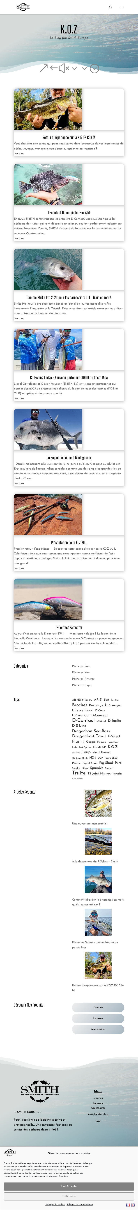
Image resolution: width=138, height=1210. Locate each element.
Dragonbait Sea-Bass (91, 731)
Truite (79, 773)
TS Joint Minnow (99, 773)
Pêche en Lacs (81, 666)
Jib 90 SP (99, 747)
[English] (133, 1204)
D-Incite (114, 721)
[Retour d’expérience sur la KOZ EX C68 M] (98, 966)
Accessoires (98, 1029)
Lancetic (76, 753)
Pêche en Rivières (83, 678)
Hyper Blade (113, 742)
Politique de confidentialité (80, 1205)
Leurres (98, 1018)
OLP (100, 758)
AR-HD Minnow (82, 700)
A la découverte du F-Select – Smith (95, 861)
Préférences (69, 1196)
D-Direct (101, 721)
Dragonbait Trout (89, 736)
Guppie (90, 741)
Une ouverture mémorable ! (89, 823)
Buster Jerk (98, 705)
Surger (108, 768)
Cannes (98, 1007)
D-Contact (83, 720)
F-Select (114, 736)
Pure (118, 763)
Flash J (78, 742)
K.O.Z (113, 747)
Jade (74, 747)
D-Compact (80, 715)
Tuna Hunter (77, 779)
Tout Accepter (69, 1186)
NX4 (92, 757)
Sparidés (96, 768)
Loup (86, 752)
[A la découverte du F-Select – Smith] (98, 842)
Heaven (101, 742)
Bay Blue (115, 700)
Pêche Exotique (82, 685)
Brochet (79, 705)
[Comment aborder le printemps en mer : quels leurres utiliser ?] (98, 880)
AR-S (98, 700)
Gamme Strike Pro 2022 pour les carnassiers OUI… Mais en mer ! (69, 297)
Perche (76, 763)
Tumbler (117, 774)
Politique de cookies (55, 1205)
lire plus (19, 153)
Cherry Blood (82, 710)
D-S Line (79, 726)
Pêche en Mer (81, 672)
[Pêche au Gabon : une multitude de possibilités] (98, 923)
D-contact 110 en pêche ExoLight (69, 212)
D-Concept (99, 715)
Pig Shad (106, 763)
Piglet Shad (89, 763)
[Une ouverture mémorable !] (98, 804)
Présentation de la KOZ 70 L (69, 542)
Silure (85, 768)
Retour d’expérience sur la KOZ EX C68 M (69, 137)
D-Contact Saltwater (69, 627)
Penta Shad (111, 758)
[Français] (128, 1204)
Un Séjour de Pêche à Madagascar (69, 457)
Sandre (76, 768)
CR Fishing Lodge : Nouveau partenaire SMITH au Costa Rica (69, 377)
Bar (106, 700)
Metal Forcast (101, 752)
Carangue (115, 705)
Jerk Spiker (85, 747)
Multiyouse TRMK (80, 758)
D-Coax (100, 710)
